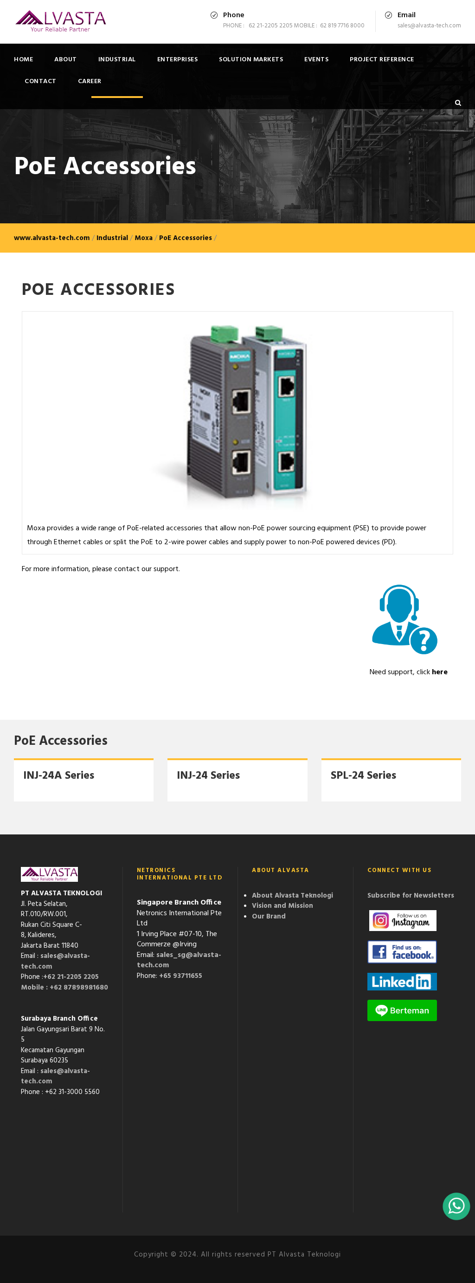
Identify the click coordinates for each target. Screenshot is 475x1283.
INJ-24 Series (208, 776)
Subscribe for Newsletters (410, 895)
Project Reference (382, 59)
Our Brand (269, 916)
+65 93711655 (180, 976)
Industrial (117, 59)
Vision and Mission (282, 906)
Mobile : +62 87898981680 (64, 987)
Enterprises (177, 59)
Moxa (144, 238)
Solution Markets (251, 59)
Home (23, 59)
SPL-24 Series (363, 776)
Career (90, 81)
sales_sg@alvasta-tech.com (179, 960)
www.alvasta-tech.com (52, 238)
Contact (41, 81)
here (440, 672)
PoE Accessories (185, 238)
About (65, 59)
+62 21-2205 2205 (71, 977)
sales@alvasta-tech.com (55, 961)
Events (316, 59)
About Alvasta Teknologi (292, 895)
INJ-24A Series (58, 776)
